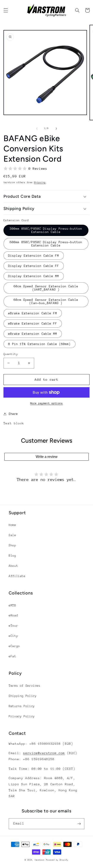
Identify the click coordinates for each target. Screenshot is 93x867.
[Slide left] (37, 128)
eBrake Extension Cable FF (32, 323)
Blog (12, 555)
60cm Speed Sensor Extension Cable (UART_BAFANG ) (46, 288)
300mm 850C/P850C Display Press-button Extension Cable (46, 230)
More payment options (46, 403)
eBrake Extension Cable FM (32, 313)
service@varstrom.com (44, 753)
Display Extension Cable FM (33, 255)
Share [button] (13, 413)
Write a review (47, 457)
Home (12, 525)
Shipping (40, 182)
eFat (12, 656)
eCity (13, 636)
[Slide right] (56, 128)
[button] (6, 10)
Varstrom (40, 860)
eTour (13, 625)
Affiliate (17, 576)
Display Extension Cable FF (33, 266)
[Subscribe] (79, 823)
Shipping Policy (23, 696)
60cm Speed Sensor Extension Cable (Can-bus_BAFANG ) (46, 301)
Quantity (10, 354)
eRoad (13, 615)
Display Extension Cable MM (33, 276)
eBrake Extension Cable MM (32, 333)
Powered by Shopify (57, 860)
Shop (12, 545)
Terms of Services (24, 685)
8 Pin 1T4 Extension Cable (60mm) (39, 344)
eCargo (14, 646)
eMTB (12, 605)
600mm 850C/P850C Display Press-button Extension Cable (46, 243)
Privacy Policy (22, 716)
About (13, 565)
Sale (12, 535)
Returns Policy (22, 706)
